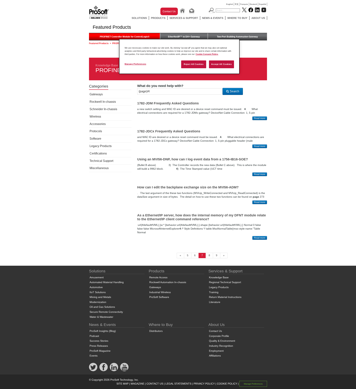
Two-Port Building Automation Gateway (237, 36)
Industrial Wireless (160, 292)
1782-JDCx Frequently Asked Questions (168, 131)
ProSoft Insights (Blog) (103, 330)
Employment (216, 350)
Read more (259, 118)
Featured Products (99, 43)
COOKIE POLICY (227, 383)
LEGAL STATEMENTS (178, 383)
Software (95, 138)
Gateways (96, 94)
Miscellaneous (99, 168)
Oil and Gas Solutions (102, 306)
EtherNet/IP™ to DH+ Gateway (184, 36)
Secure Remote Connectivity (106, 311)
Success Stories (99, 340)
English (229, 4)
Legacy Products (101, 146)
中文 (236, 4)
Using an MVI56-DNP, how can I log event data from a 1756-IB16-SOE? (192, 159)
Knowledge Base (106, 65)
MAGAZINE (137, 383)
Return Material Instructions (225, 297)
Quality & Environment (222, 340)
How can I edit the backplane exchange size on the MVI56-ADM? (188, 187)
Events (94, 355)
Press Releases (99, 345)
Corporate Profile (219, 335)
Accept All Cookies (221, 64)
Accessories (98, 124)
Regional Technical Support (225, 282)
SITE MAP (122, 383)
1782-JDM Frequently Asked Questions (168, 103)
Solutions (139, 18)
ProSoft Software (159, 297)
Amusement (97, 277)
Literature (214, 302)
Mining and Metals (100, 297)
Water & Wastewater (101, 316)
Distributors (156, 330)
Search (234, 91)
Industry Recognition (221, 345)
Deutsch (253, 4)
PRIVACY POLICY (204, 383)
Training (213, 292)
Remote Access (158, 277)
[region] (179, 56)
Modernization (98, 302)
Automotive (96, 287)
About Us (258, 18)
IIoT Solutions (98, 292)
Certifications (98, 153)
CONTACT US (154, 383)
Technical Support (101, 160)
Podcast (94, 335)
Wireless (95, 116)
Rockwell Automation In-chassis (167, 282)
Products (158, 18)
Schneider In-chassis (103, 109)
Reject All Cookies (193, 64)
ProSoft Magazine (100, 350)
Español (262, 4)
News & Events (212, 18)
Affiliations (215, 355)
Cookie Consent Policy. (207, 54)
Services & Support (183, 18)
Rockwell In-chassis (103, 101)
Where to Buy (237, 18)
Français (244, 4)
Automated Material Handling (107, 282)
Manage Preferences (135, 64)
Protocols (96, 131)
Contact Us (169, 11)
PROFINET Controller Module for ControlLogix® (124, 36)
